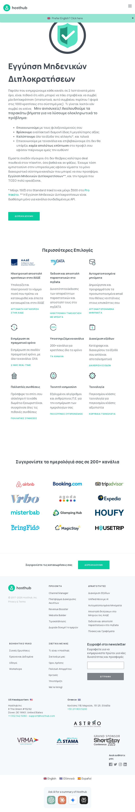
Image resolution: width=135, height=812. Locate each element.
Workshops (15, 668)
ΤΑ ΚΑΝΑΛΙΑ (57, 356)
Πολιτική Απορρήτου (60, 668)
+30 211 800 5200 (77, 709)
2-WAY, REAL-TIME (21, 365)
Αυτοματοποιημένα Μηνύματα (105, 605)
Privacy (12, 601)
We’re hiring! (56, 687)
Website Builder (57, 615)
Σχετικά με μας (57, 656)
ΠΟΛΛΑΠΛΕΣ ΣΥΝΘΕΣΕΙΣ (24, 418)
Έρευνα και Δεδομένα (21, 656)
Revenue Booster (58, 609)
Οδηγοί (13, 662)
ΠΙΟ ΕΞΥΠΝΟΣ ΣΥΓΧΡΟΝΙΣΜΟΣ (66, 413)
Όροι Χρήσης (56, 662)
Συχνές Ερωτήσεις (19, 650)
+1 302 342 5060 (17, 715)
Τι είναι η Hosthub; (59, 650)
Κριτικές (53, 675)
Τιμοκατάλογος (57, 621)
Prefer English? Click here (67, 18)
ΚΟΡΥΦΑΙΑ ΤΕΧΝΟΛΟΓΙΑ (102, 413)
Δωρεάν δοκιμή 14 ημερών (63, 627)
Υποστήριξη (55, 681)
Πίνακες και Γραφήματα (101, 631)
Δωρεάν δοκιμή (24, 216)
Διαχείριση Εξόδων (100, 365)
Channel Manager (58, 593)
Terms (22, 601)
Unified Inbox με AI (98, 599)
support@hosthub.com (42, 715)
